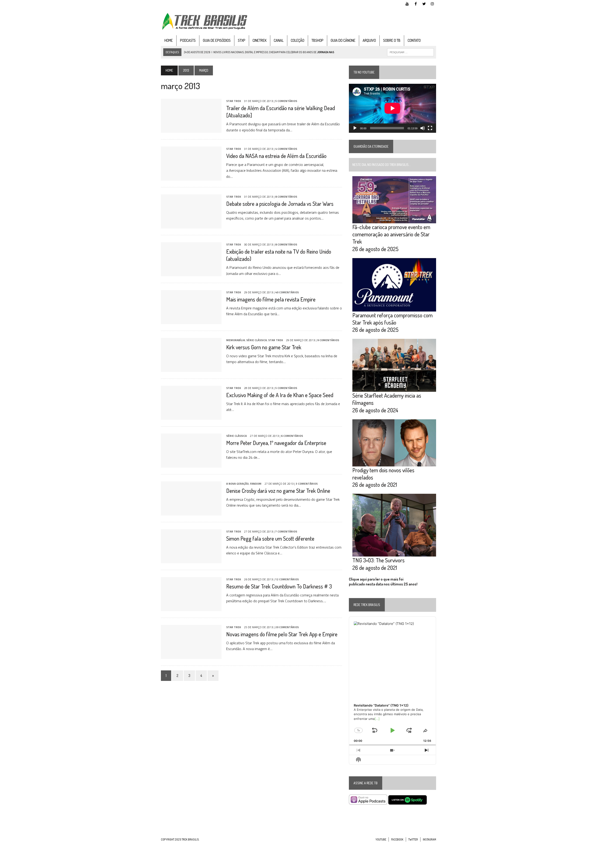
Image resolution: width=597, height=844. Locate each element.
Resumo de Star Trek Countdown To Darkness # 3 (279, 586)
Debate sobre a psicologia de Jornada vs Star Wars (279, 203)
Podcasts (188, 40)
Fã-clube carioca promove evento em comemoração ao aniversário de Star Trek (391, 234)
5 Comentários (286, 101)
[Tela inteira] (430, 128)
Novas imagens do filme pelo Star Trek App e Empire (281, 634)
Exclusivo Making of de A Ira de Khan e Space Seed (279, 395)
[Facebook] (415, 3)
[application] (392, 108)
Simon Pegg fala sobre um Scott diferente (270, 538)
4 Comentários (286, 149)
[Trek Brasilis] (204, 21)
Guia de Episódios (217, 40)
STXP (241, 40)
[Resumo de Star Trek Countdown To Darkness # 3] (191, 608)
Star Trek (233, 101)
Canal (279, 40)
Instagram (429, 839)
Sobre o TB (391, 40)
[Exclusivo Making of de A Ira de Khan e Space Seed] (191, 416)
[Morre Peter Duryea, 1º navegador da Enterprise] (191, 464)
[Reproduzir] (355, 128)
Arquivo (369, 40)
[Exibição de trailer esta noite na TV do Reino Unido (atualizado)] (191, 273)
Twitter (413, 839)
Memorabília (235, 340)
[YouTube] (407, 3)
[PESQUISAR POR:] (410, 51)
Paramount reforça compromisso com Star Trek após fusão (392, 319)
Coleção (297, 40)
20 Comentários (287, 627)
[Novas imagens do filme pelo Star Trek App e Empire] (191, 655)
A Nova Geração (237, 483)
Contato (414, 40)
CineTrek (260, 40)
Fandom (255, 483)
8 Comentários (286, 196)
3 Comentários (307, 483)
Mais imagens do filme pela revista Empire (271, 299)
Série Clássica (256, 340)
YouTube (380, 839)
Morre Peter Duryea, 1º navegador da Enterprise (276, 442)
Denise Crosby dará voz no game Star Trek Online (278, 490)
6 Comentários (292, 436)
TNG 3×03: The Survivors (378, 560)
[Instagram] (432, 3)
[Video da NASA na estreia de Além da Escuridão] (191, 177)
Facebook (397, 839)
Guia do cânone (343, 40)
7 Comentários (286, 531)
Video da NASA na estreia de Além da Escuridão (276, 155)
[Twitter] (424, 3)
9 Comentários (328, 340)
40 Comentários (287, 292)
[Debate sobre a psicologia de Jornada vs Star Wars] (191, 225)
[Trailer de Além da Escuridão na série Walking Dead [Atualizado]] (191, 129)
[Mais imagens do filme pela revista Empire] (191, 321)
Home (168, 40)
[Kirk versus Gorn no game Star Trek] (191, 368)
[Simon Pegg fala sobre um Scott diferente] (191, 560)
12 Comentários (287, 579)
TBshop (317, 40)
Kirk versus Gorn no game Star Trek (263, 347)
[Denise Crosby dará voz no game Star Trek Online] (191, 512)
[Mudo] (422, 128)
